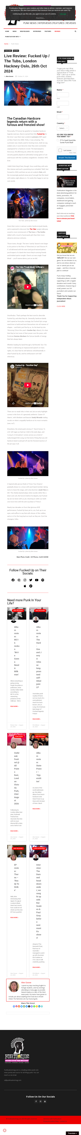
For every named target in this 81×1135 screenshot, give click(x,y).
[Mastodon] (32, 1006)
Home (7, 31)
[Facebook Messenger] (21, 1006)
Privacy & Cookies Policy (51, 1121)
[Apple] (25, 586)
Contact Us (63, 1121)
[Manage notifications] (4, 1130)
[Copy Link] (37, 1006)
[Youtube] (37, 580)
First (58, 98)
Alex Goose (9, 76)
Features (48, 31)
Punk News (15, 44)
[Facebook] (13, 580)
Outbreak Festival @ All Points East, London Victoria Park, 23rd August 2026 (16, 778)
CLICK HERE (61, 306)
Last (58, 107)
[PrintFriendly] (42, 1006)
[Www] (19, 580)
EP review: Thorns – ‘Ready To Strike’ (16, 877)
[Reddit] (19, 1006)
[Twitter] (31, 580)
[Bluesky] (27, 1006)
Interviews (37, 31)
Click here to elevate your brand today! (65, 218)
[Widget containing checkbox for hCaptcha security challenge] (67, 150)
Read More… (40, 18)
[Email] (24, 1006)
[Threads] (29, 1006)
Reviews (57, 31)
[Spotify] (43, 580)
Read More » (14, 706)
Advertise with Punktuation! (52, 1119)
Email (60, 112)
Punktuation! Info (12, 37)
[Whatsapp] (34, 1006)
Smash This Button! (66, 157)
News (14, 31)
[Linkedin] (39, 1006)
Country (61, 123)
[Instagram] (25, 580)
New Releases (25, 31)
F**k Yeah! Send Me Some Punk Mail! (68, 141)
